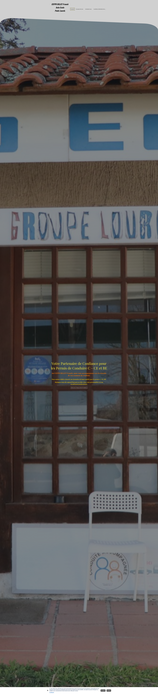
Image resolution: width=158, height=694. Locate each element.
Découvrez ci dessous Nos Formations (79, 387)
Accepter (103, 690)
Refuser (109, 690)
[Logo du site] (60, 16)
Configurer (51, 692)
